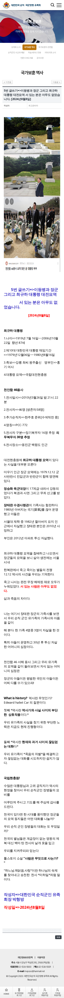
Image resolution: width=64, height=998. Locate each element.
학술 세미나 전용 (34, 52)
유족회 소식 (15, 47)
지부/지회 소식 (50, 52)
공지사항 (40, 58)
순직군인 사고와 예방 (16, 52)
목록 (58, 937)
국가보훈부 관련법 (45, 47)
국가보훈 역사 (29, 47)
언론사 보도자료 (27, 58)
